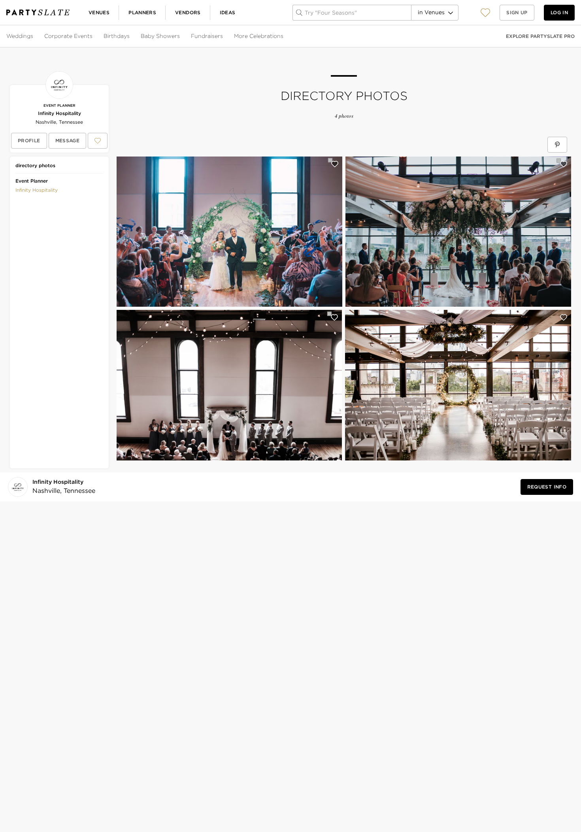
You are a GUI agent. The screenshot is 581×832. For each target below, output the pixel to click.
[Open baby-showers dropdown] (180, 36)
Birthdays (117, 36)
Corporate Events (68, 36)
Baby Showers (160, 36)
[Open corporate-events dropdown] (93, 36)
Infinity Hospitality (59, 113)
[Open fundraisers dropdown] (223, 36)
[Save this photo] (334, 164)
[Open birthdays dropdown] (130, 36)
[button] (485, 12)
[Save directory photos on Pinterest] (557, 145)
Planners (142, 12)
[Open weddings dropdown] (34, 36)
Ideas (228, 12)
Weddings (19, 36)
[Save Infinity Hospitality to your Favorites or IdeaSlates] (98, 141)
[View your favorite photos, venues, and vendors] (485, 12)
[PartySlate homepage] (38, 12)
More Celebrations (258, 36)
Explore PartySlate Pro (540, 36)
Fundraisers (207, 36)
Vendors (188, 12)
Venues (99, 12)
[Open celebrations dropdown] (284, 36)
